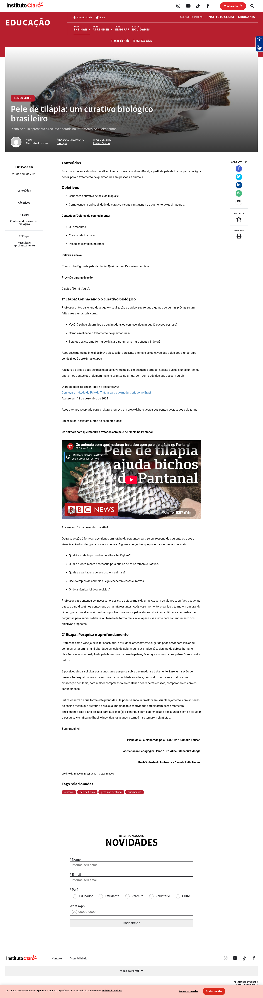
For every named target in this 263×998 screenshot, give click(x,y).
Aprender (101, 28)
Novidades (141, 28)
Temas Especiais (142, 40)
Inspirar (122, 28)
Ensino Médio (101, 143)
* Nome (75, 859)
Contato (57, 958)
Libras (101, 17)
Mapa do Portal (129, 971)
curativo (69, 792)
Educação (28, 24)
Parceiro (137, 896)
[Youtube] (188, 6)
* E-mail (75, 874)
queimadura (134, 792)
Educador (86, 896)
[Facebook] (207, 6)
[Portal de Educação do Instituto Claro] (21, 959)
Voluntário (162, 896)
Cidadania (246, 17)
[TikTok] (198, 6)
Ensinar (80, 28)
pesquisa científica (111, 792)
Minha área (231, 6)
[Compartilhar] (239, 168)
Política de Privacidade (246, 982)
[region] (131, 991)
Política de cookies (112, 990)
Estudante (112, 896)
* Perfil (74, 889)
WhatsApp (77, 906)
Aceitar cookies (214, 991)
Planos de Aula (120, 40)
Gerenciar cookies (188, 991)
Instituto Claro (221, 17)
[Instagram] (178, 6)
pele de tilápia (87, 792)
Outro (186, 896)
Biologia (62, 143)
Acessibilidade (84, 17)
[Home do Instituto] (24, 6)
